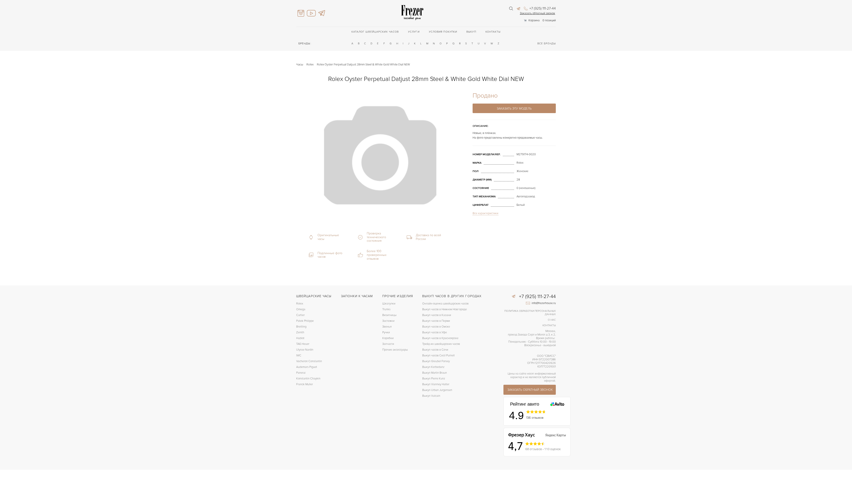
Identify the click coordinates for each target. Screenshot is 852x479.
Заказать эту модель (514, 108)
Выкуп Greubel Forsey (436, 361)
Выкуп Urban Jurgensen (437, 390)
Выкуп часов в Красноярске (440, 338)
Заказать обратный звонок (537, 13)
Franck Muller (304, 384)
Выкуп (471, 31)
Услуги (414, 31)
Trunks (386, 309)
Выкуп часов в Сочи (435, 349)
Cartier (300, 315)
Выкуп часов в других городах (451, 296)
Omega (300, 309)
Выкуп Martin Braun (434, 373)
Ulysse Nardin (304, 349)
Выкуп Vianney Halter (435, 384)
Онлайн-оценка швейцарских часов (445, 303)
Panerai (301, 373)
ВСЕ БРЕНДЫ (546, 43)
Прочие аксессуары (395, 349)
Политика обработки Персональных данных (530, 312)
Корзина (534, 20)
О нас (552, 320)
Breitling (301, 326)
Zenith (300, 332)
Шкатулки (388, 303)
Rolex (299, 303)
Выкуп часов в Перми (436, 321)
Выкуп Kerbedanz (433, 367)
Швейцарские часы (314, 296)
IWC (298, 355)
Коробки (388, 338)
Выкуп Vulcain (431, 396)
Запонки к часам (357, 296)
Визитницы (389, 315)
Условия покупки (443, 31)
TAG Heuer (302, 344)
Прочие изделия (397, 296)
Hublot (300, 338)
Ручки (386, 332)
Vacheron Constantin (309, 361)
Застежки (388, 321)
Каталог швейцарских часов (375, 31)
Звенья (387, 326)
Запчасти (388, 344)
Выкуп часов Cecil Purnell (438, 355)
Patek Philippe (305, 321)
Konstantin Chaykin (308, 378)
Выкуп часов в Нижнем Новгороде (444, 309)
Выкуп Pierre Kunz (433, 378)
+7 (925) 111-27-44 (542, 8)
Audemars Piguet (306, 367)
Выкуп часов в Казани (436, 315)
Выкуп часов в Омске (436, 326)
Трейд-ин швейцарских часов (441, 344)
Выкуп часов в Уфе (434, 332)
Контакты (493, 31)
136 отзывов (535, 418)
